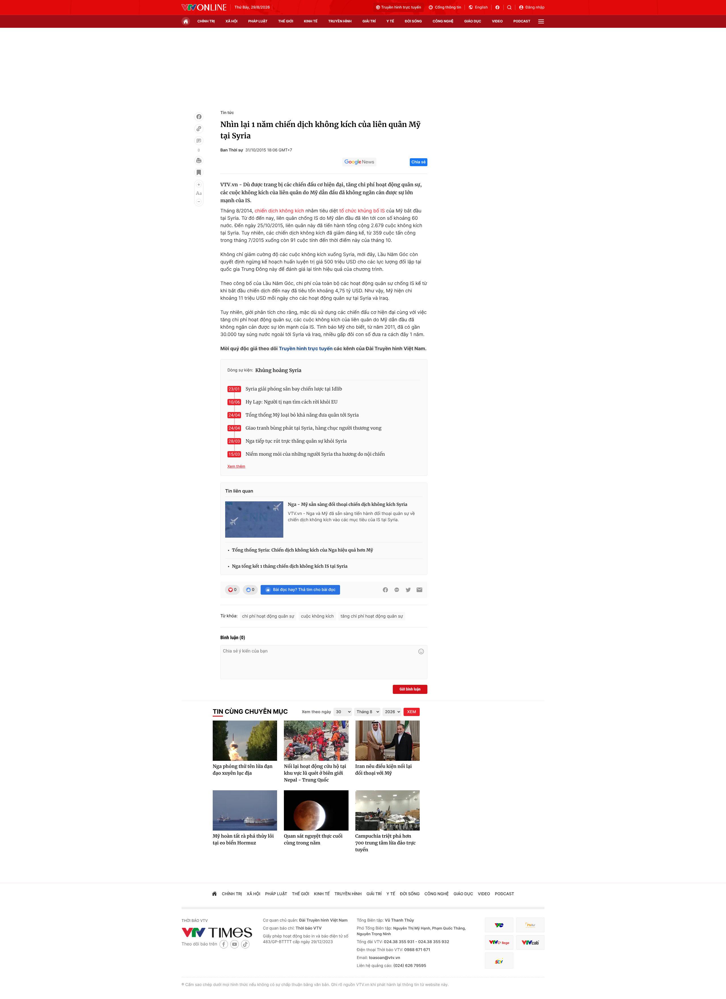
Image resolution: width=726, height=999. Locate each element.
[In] (198, 160)
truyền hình (339, 21)
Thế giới (285, 21)
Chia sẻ (418, 162)
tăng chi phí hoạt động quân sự (372, 616)
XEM (411, 711)
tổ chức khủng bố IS (362, 211)
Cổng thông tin (448, 7)
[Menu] (541, 21)
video (497, 21)
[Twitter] (408, 589)
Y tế (390, 21)
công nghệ (443, 21)
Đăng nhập (534, 7)
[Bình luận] (198, 140)
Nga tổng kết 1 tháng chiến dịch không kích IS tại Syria (289, 566)
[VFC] (499, 925)
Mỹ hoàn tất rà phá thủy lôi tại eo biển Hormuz (243, 839)
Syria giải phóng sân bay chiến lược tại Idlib (294, 389)
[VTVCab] (530, 942)
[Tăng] (199, 184)
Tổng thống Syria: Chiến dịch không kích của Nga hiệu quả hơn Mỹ (302, 550)
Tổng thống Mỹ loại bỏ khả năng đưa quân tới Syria (302, 415)
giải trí (369, 21)
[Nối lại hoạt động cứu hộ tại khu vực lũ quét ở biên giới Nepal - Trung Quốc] (316, 741)
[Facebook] (198, 116)
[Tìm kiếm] (511, 7)
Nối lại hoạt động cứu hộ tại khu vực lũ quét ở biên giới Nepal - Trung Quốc (315, 773)
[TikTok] (245, 944)
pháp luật (257, 21)
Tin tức (227, 112)
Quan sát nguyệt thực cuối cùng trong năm (313, 839)
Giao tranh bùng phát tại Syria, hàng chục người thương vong (313, 428)
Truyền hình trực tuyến (401, 7)
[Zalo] (396, 589)
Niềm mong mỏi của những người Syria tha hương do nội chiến (315, 454)
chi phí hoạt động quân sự (268, 616)
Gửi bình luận (410, 689)
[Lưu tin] (198, 172)
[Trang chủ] (186, 21)
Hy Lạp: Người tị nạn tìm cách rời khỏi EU (291, 402)
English (481, 7)
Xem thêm (236, 466)
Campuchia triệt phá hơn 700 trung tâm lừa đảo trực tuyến (385, 843)
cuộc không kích (317, 616)
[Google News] (359, 162)
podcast (522, 21)
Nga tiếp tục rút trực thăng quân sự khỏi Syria (296, 441)
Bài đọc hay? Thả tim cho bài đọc (304, 589)
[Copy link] (198, 128)
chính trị (206, 21)
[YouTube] (234, 944)
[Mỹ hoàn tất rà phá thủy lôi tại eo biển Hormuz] (245, 810)
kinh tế (311, 21)
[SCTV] (499, 960)
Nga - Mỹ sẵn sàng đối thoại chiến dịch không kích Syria (347, 504)
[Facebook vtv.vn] (499, 7)
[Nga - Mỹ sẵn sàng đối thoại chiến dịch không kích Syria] (254, 519)
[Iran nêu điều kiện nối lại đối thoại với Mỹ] (387, 741)
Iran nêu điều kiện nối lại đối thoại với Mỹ (383, 770)
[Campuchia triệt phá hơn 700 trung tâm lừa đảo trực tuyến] (387, 810)
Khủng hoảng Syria (278, 370)
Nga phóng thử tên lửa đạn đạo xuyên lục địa (243, 770)
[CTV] (499, 942)
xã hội (231, 21)
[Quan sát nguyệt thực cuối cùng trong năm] (316, 810)
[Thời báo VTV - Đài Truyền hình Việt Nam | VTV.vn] (204, 7)
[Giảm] (199, 201)
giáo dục (472, 21)
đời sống (413, 21)
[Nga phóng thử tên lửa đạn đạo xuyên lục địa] (245, 741)
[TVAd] (530, 925)
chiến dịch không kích (279, 211)
